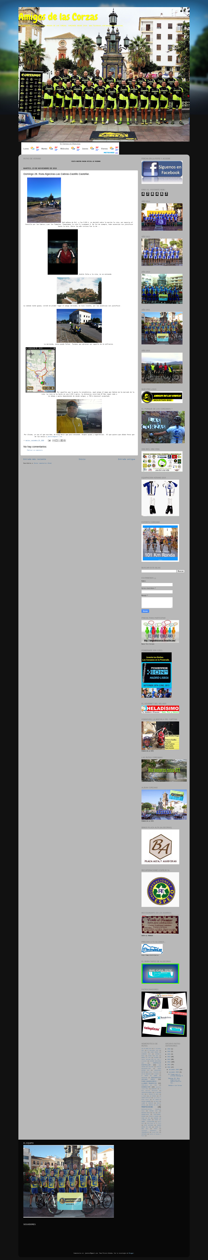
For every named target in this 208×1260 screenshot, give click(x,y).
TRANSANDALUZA (145, 1132)
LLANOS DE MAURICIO (147, 1103)
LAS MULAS (156, 1101)
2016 (169, 1051)
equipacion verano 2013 (151, 1078)
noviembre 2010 (174, 1072)
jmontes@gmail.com (54, 436)
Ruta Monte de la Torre (154, 1123)
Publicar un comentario (35, 450)
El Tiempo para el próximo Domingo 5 (175, 1075)
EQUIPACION (144, 1077)
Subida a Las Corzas (175, 1085)
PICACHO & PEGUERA (153, 1116)
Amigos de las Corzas (58, 16)
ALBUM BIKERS (154, 1052)
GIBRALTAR (145, 1087)
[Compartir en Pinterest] (64, 440)
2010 (169, 1067)
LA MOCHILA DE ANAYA (152, 1094)
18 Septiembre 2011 (152, 1050)
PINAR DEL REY (145, 1118)
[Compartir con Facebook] (61, 440)
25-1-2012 (144, 1052)
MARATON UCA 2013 (153, 1105)
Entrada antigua (126, 459)
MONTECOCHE (147, 1107)
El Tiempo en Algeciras (70, 144)
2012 (169, 1062)
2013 (169, 1059)
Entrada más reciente (34, 459)
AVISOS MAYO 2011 (153, 1055)
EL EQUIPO (156, 1074)
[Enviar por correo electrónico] (53, 440)
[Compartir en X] (59, 440)
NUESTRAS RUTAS (145, 1112)
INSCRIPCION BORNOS (146, 1092)
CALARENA (156, 1057)
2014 (169, 1057)
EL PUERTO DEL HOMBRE (149, 1075)
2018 (169, 1049)
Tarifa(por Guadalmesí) (148, 1130)
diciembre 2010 (174, 1069)
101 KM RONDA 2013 (146, 1048)
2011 (169, 1064)
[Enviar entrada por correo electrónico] (49, 440)
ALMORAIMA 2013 (145, 1054)
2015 (169, 1054)
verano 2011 (155, 1132)
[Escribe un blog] (56, 440)
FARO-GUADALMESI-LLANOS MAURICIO (149, 1082)
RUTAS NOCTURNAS (148, 1125)
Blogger (131, 1253)
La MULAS (143, 1096)
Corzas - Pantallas (153, 1072)
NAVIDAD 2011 (153, 1110)
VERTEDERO (144, 1134)
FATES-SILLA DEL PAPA (149, 1085)
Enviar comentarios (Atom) (43, 463)
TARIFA (155, 1128)
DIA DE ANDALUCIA (146, 1074)
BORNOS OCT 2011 (146, 1057)
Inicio (82, 459)
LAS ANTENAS (153, 1096)
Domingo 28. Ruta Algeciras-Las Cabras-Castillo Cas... (174, 1081)
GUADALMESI (154, 1088)
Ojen (154, 1112)
